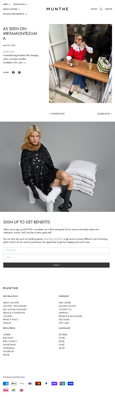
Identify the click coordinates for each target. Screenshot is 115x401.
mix (24, 62)
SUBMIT (56, 265)
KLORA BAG (9, 51)
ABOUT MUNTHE (11, 302)
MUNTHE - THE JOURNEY (15, 305)
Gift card (64, 322)
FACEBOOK (8, 351)
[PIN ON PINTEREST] (19, 72)
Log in (94, 9)
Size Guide (64, 319)
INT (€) (62, 337)
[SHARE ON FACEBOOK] (13, 72)
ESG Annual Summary (15, 309)
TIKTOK (6, 354)
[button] (100, 9)
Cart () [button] (108, 9)
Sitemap (7, 322)
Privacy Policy (10, 319)
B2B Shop (8, 337)
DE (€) (61, 341)
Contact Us (65, 309)
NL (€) (61, 344)
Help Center (65, 302)
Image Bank (9, 344)
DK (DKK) (63, 334)
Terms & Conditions (14, 312)
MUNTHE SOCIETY (53, 238)
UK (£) (62, 348)
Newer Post (58, 113)
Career (6, 334)
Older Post (103, 113)
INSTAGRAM (9, 348)
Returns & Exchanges (70, 316)
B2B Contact (10, 341)
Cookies (7, 316)
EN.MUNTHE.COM (17, 377)
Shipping (63, 312)
